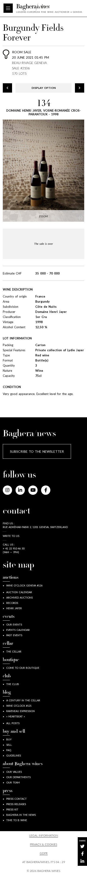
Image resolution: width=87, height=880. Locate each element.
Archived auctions (19, 597)
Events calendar (18, 629)
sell (9, 744)
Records (12, 602)
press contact (16, 798)
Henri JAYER (14, 608)
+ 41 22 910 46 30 (13, 548)
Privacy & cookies (43, 844)
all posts (12, 723)
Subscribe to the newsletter (37, 451)
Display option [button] (44, 88)
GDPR (44, 853)
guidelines (13, 755)
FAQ (8, 750)
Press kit (12, 809)
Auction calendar (19, 592)
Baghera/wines (49, 6)
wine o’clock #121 (19, 705)
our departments (18, 777)
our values (14, 771)
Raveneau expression (20, 711)
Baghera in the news (21, 814)
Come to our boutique (22, 667)
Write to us (11, 535)
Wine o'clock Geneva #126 (24, 585)
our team (13, 782)
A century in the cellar (23, 700)
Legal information (43, 835)
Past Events (14, 635)
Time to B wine (16, 820)
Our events (14, 624)
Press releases (16, 804)
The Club (12, 684)
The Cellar (13, 651)
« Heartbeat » (15, 716)
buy (9, 739)
